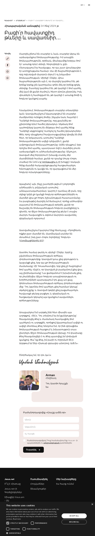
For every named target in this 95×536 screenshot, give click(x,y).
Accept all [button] (74, 516)
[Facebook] (7, 65)
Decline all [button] (74, 522)
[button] (32, 533)
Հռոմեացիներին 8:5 (31, 240)
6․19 (58, 162)
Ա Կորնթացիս (47, 162)
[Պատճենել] (7, 58)
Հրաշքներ (20, 20)
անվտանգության (51, 443)
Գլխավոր (8, 20)
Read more (17, 519)
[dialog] (47, 519)
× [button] (92, 504)
